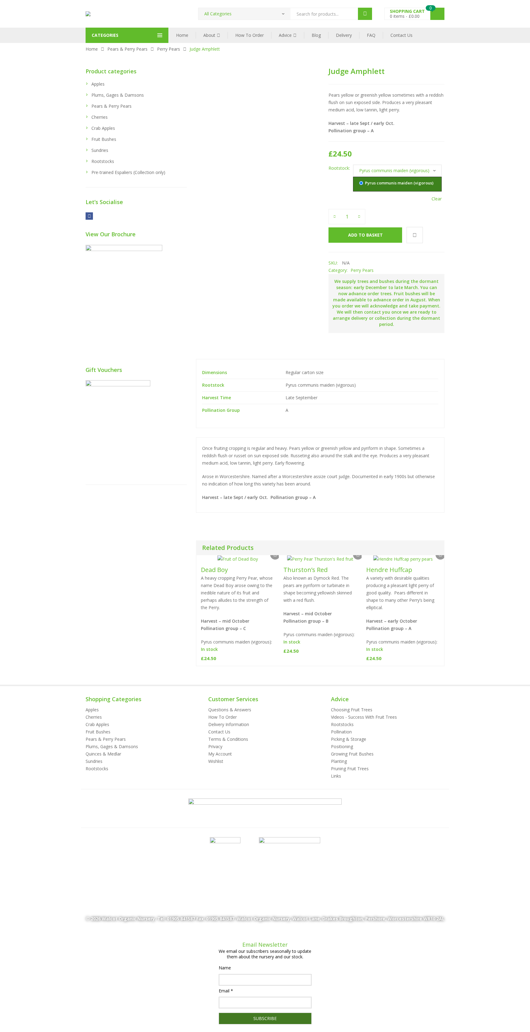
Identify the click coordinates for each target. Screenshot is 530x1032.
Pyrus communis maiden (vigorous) (398, 183)
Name (225, 968)
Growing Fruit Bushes (352, 754)
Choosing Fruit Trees (351, 710)
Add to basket (365, 235)
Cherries (99, 117)
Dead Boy (214, 570)
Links (336, 776)
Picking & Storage (348, 739)
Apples (98, 84)
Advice (285, 35)
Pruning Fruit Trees (350, 768)
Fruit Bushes (103, 139)
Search (365, 14)
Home (182, 35)
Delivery (344, 35)
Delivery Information (228, 724)
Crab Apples (103, 128)
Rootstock (338, 168)
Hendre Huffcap (389, 570)
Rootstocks (102, 161)
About (209, 35)
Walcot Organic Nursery (128, 919)
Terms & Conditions (228, 739)
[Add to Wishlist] (414, 235)
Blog (316, 35)
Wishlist (215, 761)
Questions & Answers (229, 710)
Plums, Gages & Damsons (117, 95)
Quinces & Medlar (103, 754)
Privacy (215, 746)
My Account (220, 754)
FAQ (371, 35)
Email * (226, 991)
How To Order (249, 35)
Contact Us (401, 35)
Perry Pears (168, 49)
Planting (339, 761)
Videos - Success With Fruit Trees (364, 717)
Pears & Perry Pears (127, 49)
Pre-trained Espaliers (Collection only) (128, 172)
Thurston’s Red (305, 570)
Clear (437, 199)
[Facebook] (89, 216)
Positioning (342, 746)
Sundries (99, 150)
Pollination (341, 732)
